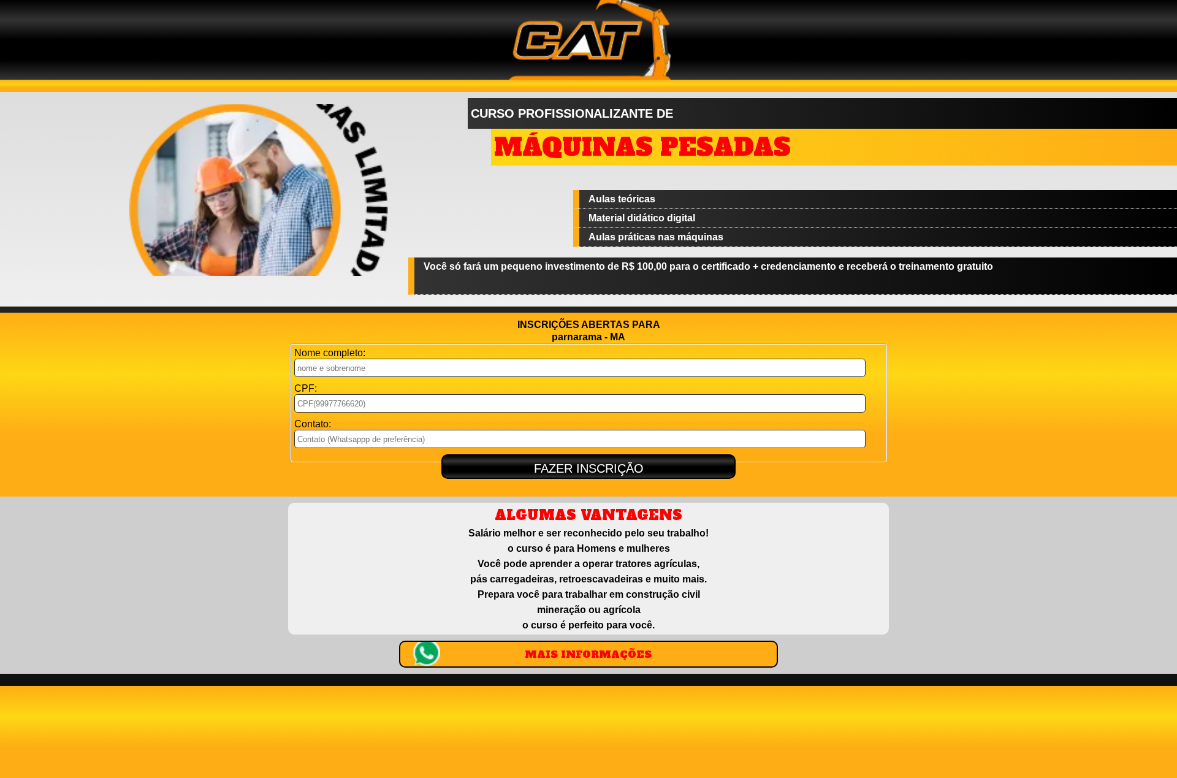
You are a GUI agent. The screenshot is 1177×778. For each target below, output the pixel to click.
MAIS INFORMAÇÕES (588, 654)
